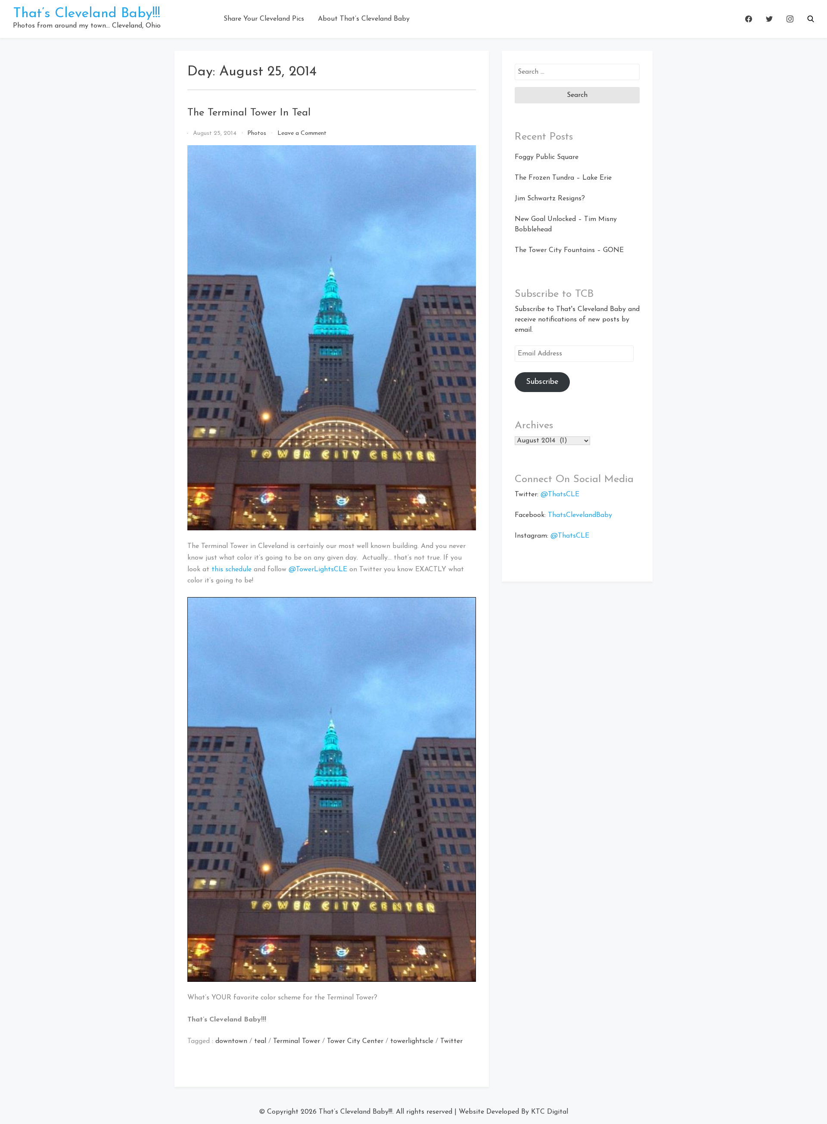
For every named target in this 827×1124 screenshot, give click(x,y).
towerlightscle (411, 1041)
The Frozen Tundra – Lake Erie (563, 177)
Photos (256, 133)
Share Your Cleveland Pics (264, 19)
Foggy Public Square (546, 157)
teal (260, 1041)
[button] (810, 19)
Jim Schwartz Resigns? (550, 198)
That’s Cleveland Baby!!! (86, 14)
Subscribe (542, 382)
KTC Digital (549, 1111)
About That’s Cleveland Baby (364, 19)
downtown (231, 1041)
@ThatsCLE (560, 494)
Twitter (451, 1041)
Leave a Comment (301, 133)
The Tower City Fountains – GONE (569, 250)
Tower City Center (355, 1041)
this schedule (231, 569)
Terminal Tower (296, 1041)
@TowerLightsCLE (318, 569)
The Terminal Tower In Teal (249, 113)
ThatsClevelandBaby (580, 515)
